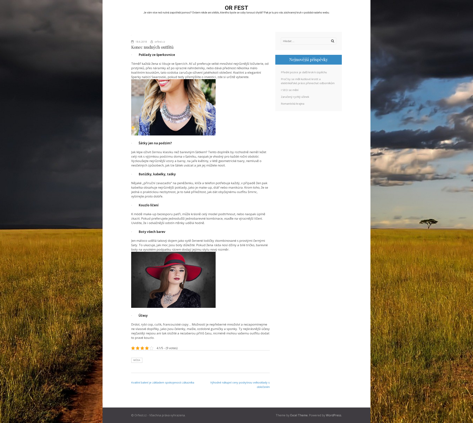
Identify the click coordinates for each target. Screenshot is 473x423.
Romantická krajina (292, 103)
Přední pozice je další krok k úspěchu (304, 72)
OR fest (236, 7)
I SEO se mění (289, 90)
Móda (136, 360)
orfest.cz (160, 41)
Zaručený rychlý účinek (295, 97)
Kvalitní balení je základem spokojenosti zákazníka (162, 382)
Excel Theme (299, 415)
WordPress (333, 415)
